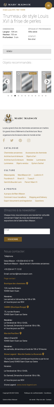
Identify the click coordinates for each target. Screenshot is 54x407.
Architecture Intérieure (13, 156)
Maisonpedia (9, 175)
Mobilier (30, 160)
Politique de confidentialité (33, 393)
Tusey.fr (31, 178)
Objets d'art (31, 156)
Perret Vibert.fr (31, 182)
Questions (39, 201)
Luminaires (41, 160)
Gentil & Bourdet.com (13, 182)
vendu (9, 51)
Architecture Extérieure (14, 160)
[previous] (7, 81)
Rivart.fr (21, 178)
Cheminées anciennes (13, 153)
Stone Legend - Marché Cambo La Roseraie (24, 354)
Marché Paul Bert (13, 333)
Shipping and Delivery (38, 197)
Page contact (9, 278)
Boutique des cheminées (16, 283)
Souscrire (13, 239)
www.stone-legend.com (27, 385)
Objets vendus (22, 163)
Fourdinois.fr (9, 178)
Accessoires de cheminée (36, 153)
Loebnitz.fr (38, 175)
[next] (47, 81)
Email (6, 230)
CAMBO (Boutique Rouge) (16, 307)
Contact (48, 400)
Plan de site (41, 400)
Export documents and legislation (18, 201)
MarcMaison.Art (24, 175)
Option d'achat (37, 163)
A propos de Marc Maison (14, 194)
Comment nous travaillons (15, 197)
